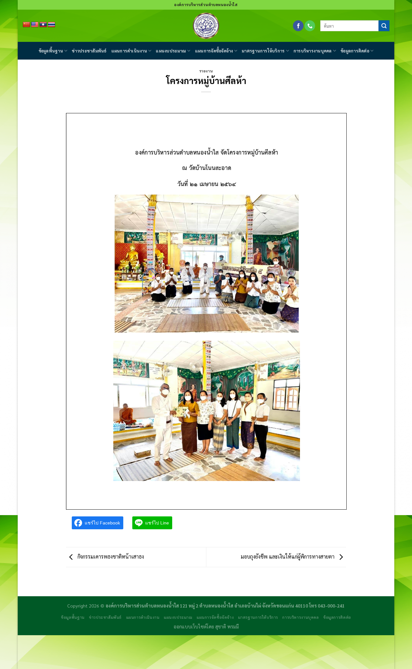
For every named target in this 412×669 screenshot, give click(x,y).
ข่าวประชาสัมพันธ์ (89, 50)
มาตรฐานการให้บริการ (263, 50)
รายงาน (206, 71)
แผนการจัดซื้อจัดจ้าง (214, 50)
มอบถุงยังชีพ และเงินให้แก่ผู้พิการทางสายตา (288, 556)
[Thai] (51, 25)
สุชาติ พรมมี (227, 626)
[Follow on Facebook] (298, 25)
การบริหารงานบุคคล (313, 50)
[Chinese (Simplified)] (26, 25)
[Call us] (309, 25)
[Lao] (43, 25)
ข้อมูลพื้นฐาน (51, 50)
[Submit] (384, 25)
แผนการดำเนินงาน (129, 50)
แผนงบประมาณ (171, 50)
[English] (35, 25)
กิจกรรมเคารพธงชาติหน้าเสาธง (110, 556)
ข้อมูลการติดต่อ (355, 50)
